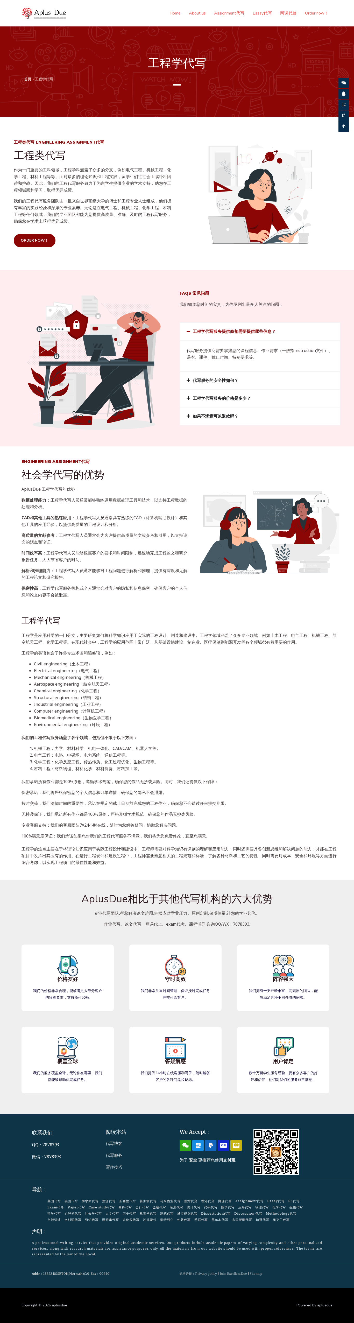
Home (175, 13)
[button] (260, 331)
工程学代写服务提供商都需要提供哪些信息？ (234, 331)
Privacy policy (206, 1274)
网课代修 (288, 13)
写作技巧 (114, 1167)
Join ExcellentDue (233, 1274)
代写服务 (114, 1155)
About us (197, 13)
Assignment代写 (229, 13)
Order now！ (316, 13)
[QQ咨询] (343, 94)
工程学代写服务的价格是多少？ (222, 398)
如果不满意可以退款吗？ (215, 416)
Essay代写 (262, 13)
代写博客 (114, 1143)
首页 (27, 79)
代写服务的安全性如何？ (215, 380)
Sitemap (256, 1274)
